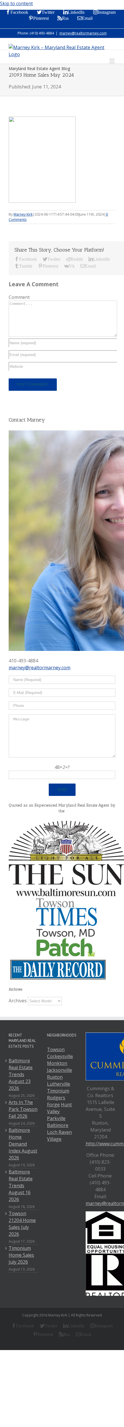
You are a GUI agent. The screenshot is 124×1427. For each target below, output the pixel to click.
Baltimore (57, 1125)
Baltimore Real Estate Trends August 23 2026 (21, 1074)
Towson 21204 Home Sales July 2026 (22, 1223)
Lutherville (58, 1084)
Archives (18, 1000)
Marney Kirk (23, 214)
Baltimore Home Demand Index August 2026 (23, 1144)
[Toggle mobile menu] (112, 61)
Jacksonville (59, 1070)
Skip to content (16, 3)
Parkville (56, 1118)
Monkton (57, 1063)
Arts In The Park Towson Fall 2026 (23, 1109)
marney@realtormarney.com (83, 33)
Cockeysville (60, 1056)
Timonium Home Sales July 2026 (21, 1255)
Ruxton (55, 1077)
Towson (56, 1049)
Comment (19, 297)
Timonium (58, 1091)
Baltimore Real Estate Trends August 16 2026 (21, 1185)
